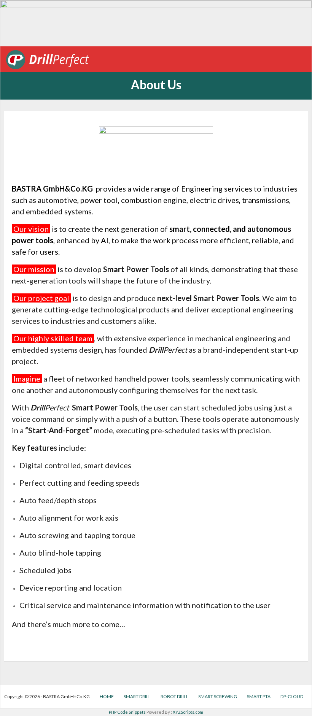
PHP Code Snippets (127, 712)
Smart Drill (137, 696)
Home (107, 696)
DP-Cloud (291, 696)
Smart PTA (259, 696)
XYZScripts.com (188, 712)
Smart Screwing (217, 696)
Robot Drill (174, 696)
